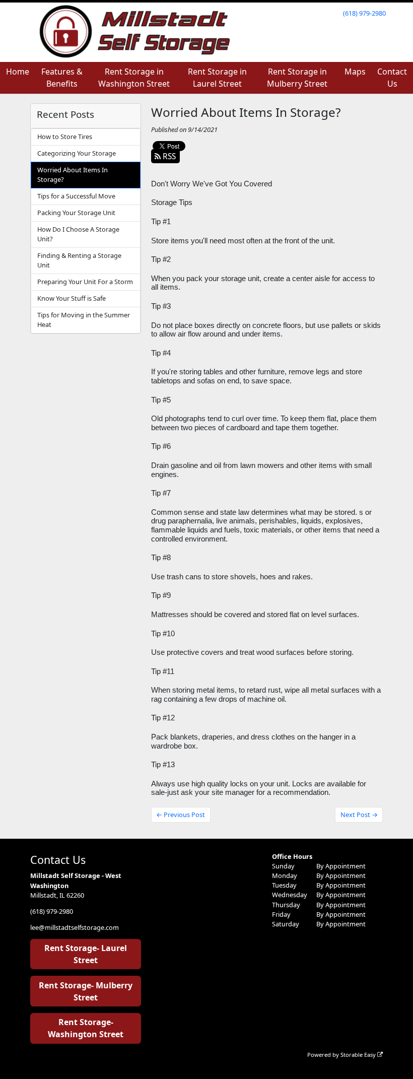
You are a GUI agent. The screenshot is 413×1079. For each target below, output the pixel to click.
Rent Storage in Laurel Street (217, 77)
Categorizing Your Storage (76, 153)
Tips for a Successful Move (76, 195)
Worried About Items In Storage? (72, 174)
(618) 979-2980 (364, 13)
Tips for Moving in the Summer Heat (83, 319)
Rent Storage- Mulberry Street (85, 991)
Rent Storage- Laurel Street (85, 954)
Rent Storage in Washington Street (134, 77)
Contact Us (392, 77)
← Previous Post (180, 814)
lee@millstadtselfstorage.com (74, 927)
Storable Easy (358, 1054)
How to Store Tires (64, 136)
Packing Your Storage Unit (76, 212)
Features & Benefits (62, 77)
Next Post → (359, 814)
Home (17, 71)
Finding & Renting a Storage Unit (79, 260)
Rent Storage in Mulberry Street (297, 77)
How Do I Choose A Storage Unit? (78, 234)
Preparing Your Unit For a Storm (85, 281)
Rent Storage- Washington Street (85, 1028)
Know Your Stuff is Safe (71, 298)
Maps (355, 71)
